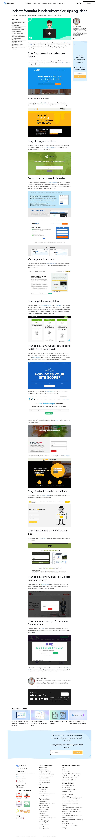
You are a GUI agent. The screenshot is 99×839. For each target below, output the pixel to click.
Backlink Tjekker (43, 767)
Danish (74, 774)
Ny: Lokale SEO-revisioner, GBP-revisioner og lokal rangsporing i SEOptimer (20, 723)
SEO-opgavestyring (44, 828)
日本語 (67, 778)
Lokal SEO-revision (44, 796)
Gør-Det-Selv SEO (43, 809)
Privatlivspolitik (46, 836)
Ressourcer (60, 3)
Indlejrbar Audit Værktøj (45, 772)
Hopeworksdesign (51, 263)
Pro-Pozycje (66, 455)
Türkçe (74, 780)
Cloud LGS (65, 63)
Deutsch (78, 774)
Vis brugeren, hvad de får (16, 31)
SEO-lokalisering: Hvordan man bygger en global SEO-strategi (72, 816)
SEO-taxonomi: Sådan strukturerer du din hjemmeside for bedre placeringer (72, 808)
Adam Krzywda (22, 15)
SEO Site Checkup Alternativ (69, 789)
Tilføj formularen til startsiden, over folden (18, 23)
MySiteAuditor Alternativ (68, 785)
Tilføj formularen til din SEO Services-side (17, 42)
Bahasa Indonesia (74, 776)
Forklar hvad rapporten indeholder (18, 29)
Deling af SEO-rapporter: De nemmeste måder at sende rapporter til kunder (72, 798)
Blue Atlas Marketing (51, 182)
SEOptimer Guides (32, 15)
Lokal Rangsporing (43, 815)
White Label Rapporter (45, 782)
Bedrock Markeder (46, 305)
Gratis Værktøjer (43, 811)
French (68, 776)
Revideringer (37, 3)
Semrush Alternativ (67, 787)
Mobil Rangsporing (44, 820)
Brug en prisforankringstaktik (17, 33)
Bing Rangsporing (43, 805)
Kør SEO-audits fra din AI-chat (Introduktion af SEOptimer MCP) (77, 722)
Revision (80, 76)
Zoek (43, 628)
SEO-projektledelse (44, 826)
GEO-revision (42, 791)
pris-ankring (59, 305)
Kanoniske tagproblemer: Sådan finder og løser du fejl (72, 820)
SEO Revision (42, 789)
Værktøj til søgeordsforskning (46, 774)
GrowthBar (42, 813)
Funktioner (28, 3)
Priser (54, 3)
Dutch (71, 778)
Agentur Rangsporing (44, 801)
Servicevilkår (53, 836)
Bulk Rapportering (43, 769)
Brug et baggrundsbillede (16, 27)
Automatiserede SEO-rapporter (47, 803)
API (40, 784)
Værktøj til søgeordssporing (46, 776)
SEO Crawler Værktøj (44, 780)
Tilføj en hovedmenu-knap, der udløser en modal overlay (17, 45)
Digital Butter (44, 103)
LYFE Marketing (49, 391)
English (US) (68, 774)
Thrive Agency (43, 538)
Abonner (65, 694)
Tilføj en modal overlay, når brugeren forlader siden (18, 48)
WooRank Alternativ (67, 791)
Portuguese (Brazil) (67, 780)
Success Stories (46, 3)
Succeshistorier (66, 772)
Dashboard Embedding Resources (44, 15)
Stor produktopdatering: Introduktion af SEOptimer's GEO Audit (39, 723)
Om (63, 767)
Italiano (64, 778)
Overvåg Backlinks (43, 778)
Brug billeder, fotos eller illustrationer (16, 39)
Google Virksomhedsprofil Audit (47, 793)
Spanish (64, 776)
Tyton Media (61, 220)
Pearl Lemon (46, 495)
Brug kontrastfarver (15, 25)
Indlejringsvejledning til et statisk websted (58, 722)
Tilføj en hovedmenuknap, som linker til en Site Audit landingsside (18, 36)
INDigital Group (45, 584)
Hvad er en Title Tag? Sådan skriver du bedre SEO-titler (71, 812)
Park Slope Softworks (49, 147)
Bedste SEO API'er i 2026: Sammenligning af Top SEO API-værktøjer (70, 826)
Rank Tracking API (43, 822)
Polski (75, 778)
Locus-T (57, 420)
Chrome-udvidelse (44, 807)
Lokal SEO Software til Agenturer (47, 817)
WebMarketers (36, 357)
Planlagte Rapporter (44, 824)
